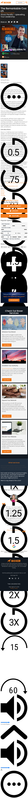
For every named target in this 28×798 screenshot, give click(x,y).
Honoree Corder (6, 227)
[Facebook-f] (18, 578)
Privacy (12, 588)
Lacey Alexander (6, 235)
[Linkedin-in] (12, 578)
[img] (14, 87)
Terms (16, 588)
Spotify (2, 193)
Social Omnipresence (7, 368)
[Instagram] (15, 578)
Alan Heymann (6, 224)
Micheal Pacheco (6, 231)
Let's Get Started (14, 300)
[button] (9, 22)
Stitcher (3, 192)
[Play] (14, 655)
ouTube (3, 195)
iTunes (2, 190)
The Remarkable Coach (13, 10)
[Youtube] (9, 578)
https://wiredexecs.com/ (12, 186)
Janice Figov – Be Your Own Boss (11, 239)
